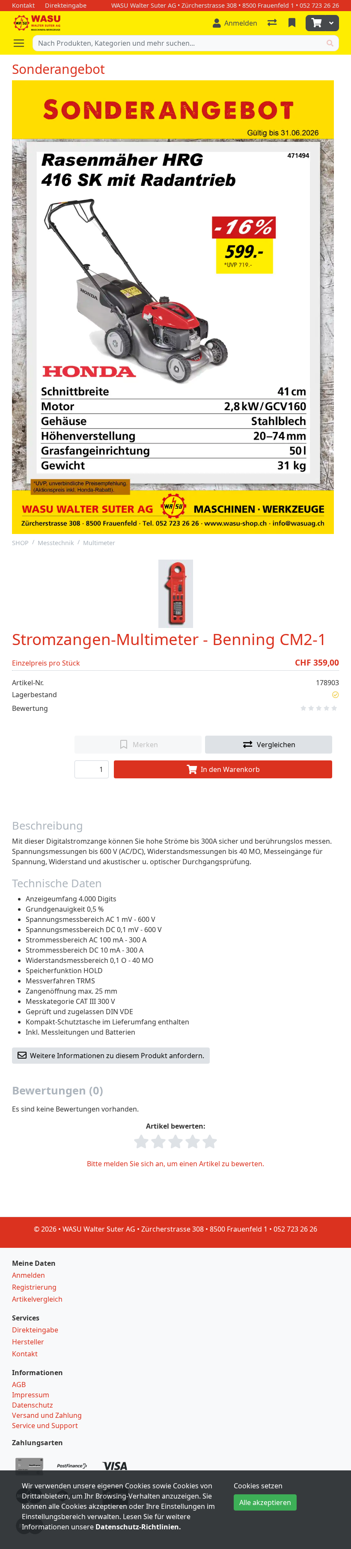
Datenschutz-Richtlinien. (138, 1526)
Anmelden (28, 1275)
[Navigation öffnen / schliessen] (22, 43)
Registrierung (34, 1287)
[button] (335, 694)
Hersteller (28, 1342)
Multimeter (99, 543)
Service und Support (45, 1425)
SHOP (20, 543)
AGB (19, 1384)
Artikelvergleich (37, 1299)
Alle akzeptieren (265, 1502)
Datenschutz (32, 1405)
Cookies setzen (258, 1485)
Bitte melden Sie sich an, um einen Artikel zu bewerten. (175, 1163)
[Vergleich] (272, 23)
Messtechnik (56, 543)
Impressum (30, 1394)
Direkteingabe (35, 1330)
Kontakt (25, 1353)
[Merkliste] (292, 23)
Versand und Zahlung (47, 1415)
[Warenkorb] (315, 23)
